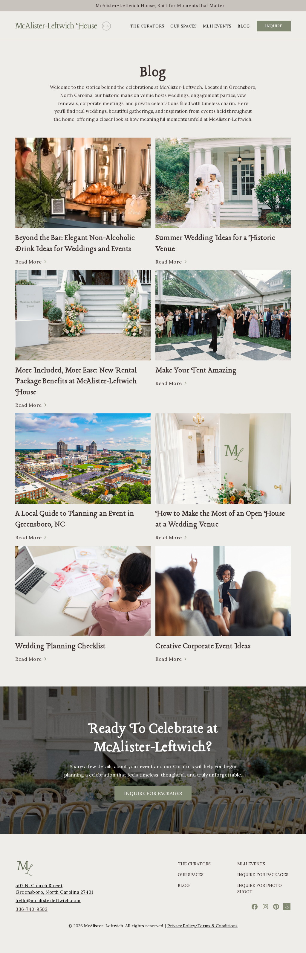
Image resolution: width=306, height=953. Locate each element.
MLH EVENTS (217, 26)
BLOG (244, 26)
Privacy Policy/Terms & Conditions (202, 925)
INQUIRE (273, 25)
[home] (56, 26)
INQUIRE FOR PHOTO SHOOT (259, 888)
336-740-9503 (32, 909)
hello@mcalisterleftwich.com (48, 900)
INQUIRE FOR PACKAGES (153, 793)
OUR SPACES (183, 26)
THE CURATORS (147, 26)
